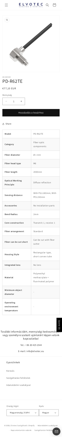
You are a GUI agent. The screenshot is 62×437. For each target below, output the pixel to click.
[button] (6, 5)
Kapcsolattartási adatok (21, 430)
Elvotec (14, 425)
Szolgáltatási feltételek (18, 377)
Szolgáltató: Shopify (26, 425)
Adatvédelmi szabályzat (18, 385)
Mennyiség (7, 95)
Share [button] (8, 123)
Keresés (10, 370)
